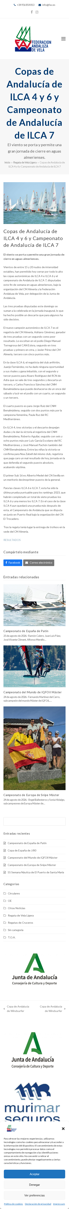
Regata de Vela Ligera (21, 915)
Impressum (59, 1203)
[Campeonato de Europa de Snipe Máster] (34, 748)
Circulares (14, 893)
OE (10, 900)
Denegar (34, 1184)
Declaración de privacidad (38, 1203)
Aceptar (34, 1174)
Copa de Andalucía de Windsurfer (16, 1009)
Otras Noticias (16, 908)
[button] (63, 1129)
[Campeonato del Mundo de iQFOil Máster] (34, 666)
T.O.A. (12, 937)
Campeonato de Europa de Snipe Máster (31, 795)
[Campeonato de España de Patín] (34, 605)
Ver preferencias (34, 1195)
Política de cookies (13, 1203)
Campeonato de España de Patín (25, 631)
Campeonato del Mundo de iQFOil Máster (32, 692)
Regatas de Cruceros (20, 922)
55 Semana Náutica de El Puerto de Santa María (36, 872)
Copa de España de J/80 (22, 850)
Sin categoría (15, 930)
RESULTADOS (12, 539)
